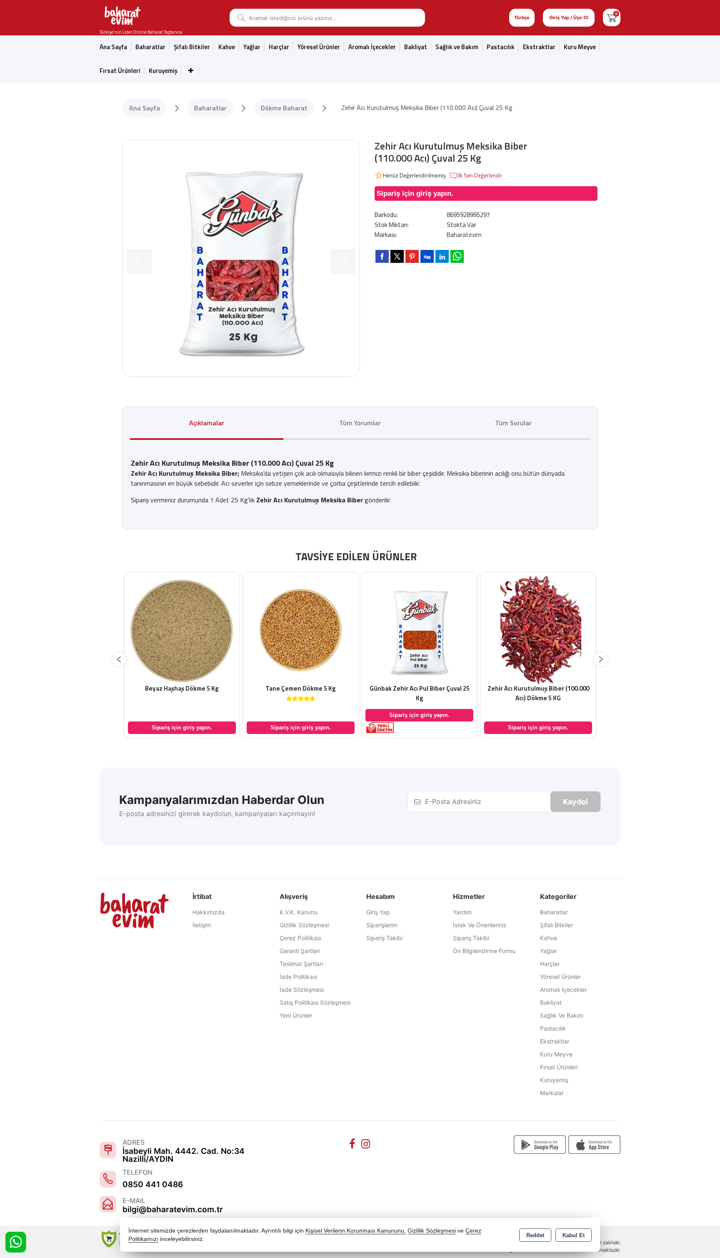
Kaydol (575, 801)
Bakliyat (415, 47)
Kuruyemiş (163, 70)
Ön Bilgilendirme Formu (484, 950)
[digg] (427, 256)
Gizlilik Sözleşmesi (304, 925)
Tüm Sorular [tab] (513, 423)
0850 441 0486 (152, 1184)
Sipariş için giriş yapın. (415, 193)
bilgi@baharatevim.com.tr (172, 1209)
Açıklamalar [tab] (206, 423)
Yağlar (548, 950)
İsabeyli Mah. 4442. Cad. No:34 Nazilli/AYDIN (183, 1155)
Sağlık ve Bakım (561, 1015)
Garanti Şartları (300, 950)
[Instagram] (366, 1144)
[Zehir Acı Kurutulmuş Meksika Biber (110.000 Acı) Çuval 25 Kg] (241, 258)
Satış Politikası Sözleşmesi (315, 1002)
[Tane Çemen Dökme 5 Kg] (301, 629)
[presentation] (119, 659)
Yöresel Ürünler (560, 976)
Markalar (552, 1092)
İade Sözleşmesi (302, 989)
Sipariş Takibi (384, 937)
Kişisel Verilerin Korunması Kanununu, (355, 1231)
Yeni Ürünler (296, 1015)
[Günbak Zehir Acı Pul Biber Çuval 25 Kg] (419, 629)
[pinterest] (412, 256)
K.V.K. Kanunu (299, 912)
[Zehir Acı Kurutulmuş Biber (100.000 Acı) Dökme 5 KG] (538, 629)
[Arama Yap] (238, 18)
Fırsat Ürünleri (120, 70)
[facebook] (382, 256)
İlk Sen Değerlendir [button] (480, 176)
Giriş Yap (378, 912)
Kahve (226, 47)
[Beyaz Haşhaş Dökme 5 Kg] (182, 629)
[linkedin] (442, 256)
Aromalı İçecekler (372, 47)
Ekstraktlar (539, 47)
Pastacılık (501, 47)
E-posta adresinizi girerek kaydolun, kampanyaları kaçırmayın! (217, 813)
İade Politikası (298, 976)
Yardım (462, 912)
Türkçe (522, 17)
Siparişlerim (382, 925)
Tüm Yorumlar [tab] (360, 423)
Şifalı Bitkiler (556, 925)
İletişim (201, 925)
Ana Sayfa (113, 47)
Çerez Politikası (300, 937)
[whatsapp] (457, 256)
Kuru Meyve (580, 47)
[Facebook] (353, 1144)
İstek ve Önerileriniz (480, 925)
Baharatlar (554, 912)
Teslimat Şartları (301, 963)
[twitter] (397, 256)
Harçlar (279, 47)
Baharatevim (464, 235)
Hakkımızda (208, 912)
